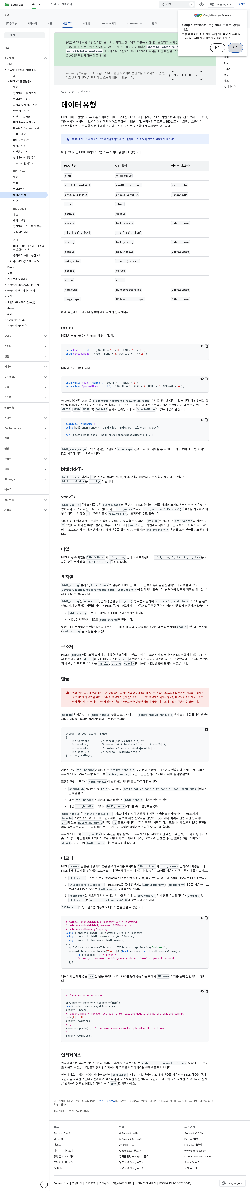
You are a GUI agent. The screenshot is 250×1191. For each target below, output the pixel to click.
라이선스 (104, 1183)
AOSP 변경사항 (79, 56)
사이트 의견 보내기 (145, 1183)
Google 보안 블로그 (130, 1150)
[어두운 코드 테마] (202, 346)
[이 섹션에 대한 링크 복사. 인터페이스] (85, 1055)
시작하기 (32, 23)
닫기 (218, 48)
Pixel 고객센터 (192, 1139)
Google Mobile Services (198, 1156)
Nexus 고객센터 (193, 1144)
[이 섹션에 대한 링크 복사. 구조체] (77, 647)
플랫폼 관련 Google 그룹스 (134, 1156)
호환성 (86, 23)
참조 (154, 23)
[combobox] (177, 4)
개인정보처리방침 (122, 1183)
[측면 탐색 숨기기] (44, 1184)
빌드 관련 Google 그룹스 (132, 1162)
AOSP (64, 91)
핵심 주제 (67, 23)
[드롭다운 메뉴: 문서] (41, 4)
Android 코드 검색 (61, 4)
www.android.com (195, 1150)
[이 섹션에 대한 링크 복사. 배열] (73, 550)
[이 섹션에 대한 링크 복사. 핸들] (73, 679)
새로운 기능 (10, 23)
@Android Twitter (129, 1133)
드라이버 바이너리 (63, 1162)
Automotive (134, 23)
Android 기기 (108, 23)
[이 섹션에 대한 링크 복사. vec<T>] (79, 497)
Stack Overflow (193, 1162)
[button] (21, 58)
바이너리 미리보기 (63, 1150)
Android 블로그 (127, 1144)
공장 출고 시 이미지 (64, 1156)
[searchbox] (24, 35)
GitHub (58, 1168)
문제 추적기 (190, 1168)
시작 (235, 48)
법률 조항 (90, 1183)
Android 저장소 (62, 1133)
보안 (49, 23)
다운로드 (58, 1144)
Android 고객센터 (194, 1133)
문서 (34, 4)
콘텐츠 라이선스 (107, 1101)
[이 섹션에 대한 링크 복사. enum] (76, 328)
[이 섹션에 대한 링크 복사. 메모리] (77, 859)
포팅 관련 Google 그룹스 (132, 1168)
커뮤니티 (77, 1183)
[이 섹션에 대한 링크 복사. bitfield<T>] (86, 469)
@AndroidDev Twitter (131, 1139)
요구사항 (58, 1139)
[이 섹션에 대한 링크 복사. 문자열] (77, 577)
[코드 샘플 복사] (206, 346)
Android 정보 (61, 1183)
